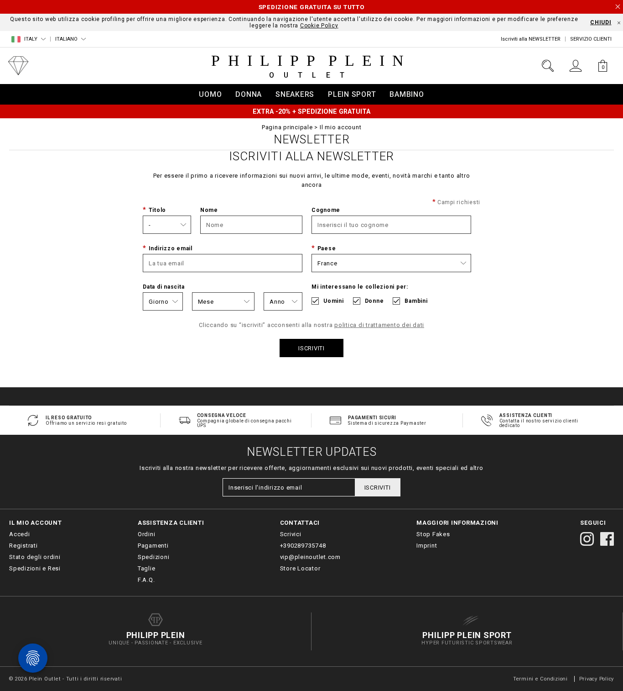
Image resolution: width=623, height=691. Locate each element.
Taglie (147, 568)
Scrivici (290, 534)
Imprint (426, 545)
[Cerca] (547, 65)
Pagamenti (153, 545)
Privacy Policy (596, 679)
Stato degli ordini (35, 557)
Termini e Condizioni (540, 679)
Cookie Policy (319, 25)
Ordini (147, 534)
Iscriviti (311, 348)
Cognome (326, 210)
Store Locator (300, 568)
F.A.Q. (146, 579)
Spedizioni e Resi (35, 568)
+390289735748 (303, 545)
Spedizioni (154, 557)
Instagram (587, 539)
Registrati (23, 545)
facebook (607, 539)
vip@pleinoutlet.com (310, 557)
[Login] (575, 65)
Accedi (19, 534)
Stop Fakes (433, 534)
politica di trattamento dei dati (379, 325)
